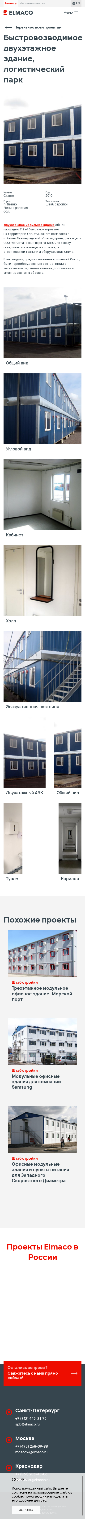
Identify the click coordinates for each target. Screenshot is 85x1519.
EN (78, 3)
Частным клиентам (32, 3)
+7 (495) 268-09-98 (31, 1446)
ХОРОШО (26, 1510)
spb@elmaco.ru (27, 1424)
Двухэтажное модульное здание (29, 225)
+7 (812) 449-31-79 (31, 1419)
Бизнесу (11, 3)
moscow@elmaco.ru (31, 1452)
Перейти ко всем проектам (38, 27)
